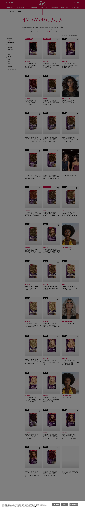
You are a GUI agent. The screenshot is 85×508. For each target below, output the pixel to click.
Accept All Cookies (74, 504)
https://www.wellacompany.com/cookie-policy (26, 506)
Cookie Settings (56, 504)
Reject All (64, 504)
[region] (42, 504)
